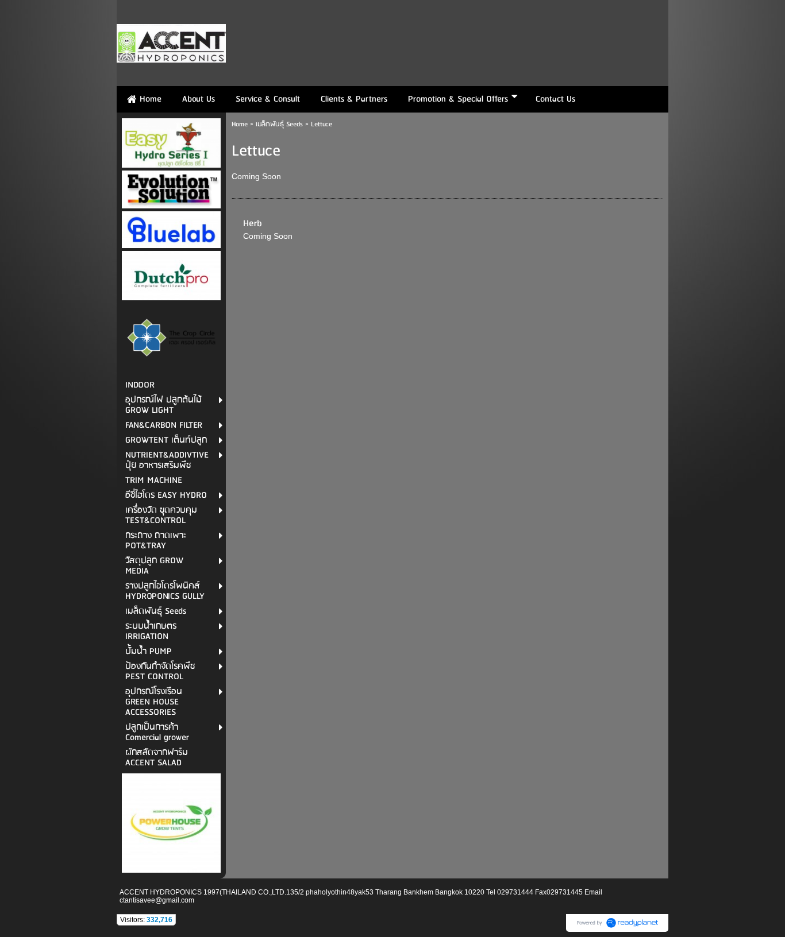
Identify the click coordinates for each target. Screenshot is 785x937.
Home (240, 124)
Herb (252, 223)
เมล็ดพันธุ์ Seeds (279, 124)
